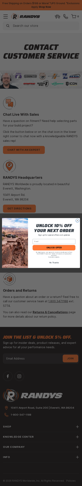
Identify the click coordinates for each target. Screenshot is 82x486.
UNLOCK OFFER (54, 248)
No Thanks (54, 263)
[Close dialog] (77, 220)
